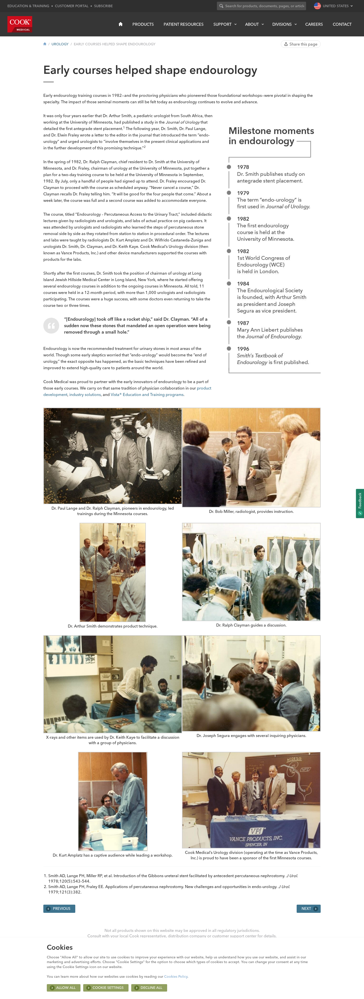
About (252, 24)
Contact (342, 24)
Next (307, 908)
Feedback (360, 501)
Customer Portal (71, 6)
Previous (61, 908)
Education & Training (28, 6)
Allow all (66, 987)
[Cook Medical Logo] (19, 24)
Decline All (151, 987)
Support (222, 24)
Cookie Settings (108, 987)
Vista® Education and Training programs (147, 394)
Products (143, 24)
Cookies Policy (175, 976)
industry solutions (85, 394)
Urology (60, 44)
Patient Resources (184, 24)
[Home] (121, 24)
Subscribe (103, 6)
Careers (314, 24)
